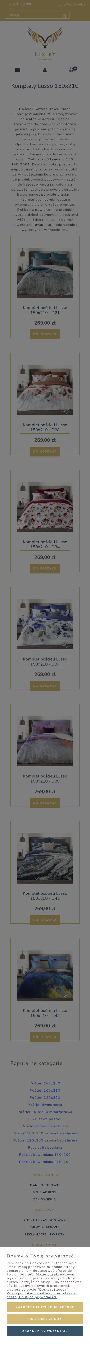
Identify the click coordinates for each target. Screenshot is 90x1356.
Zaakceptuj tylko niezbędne (45, 1307)
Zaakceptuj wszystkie (45, 1331)
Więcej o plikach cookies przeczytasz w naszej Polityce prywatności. (42, 1295)
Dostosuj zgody (45, 1319)
